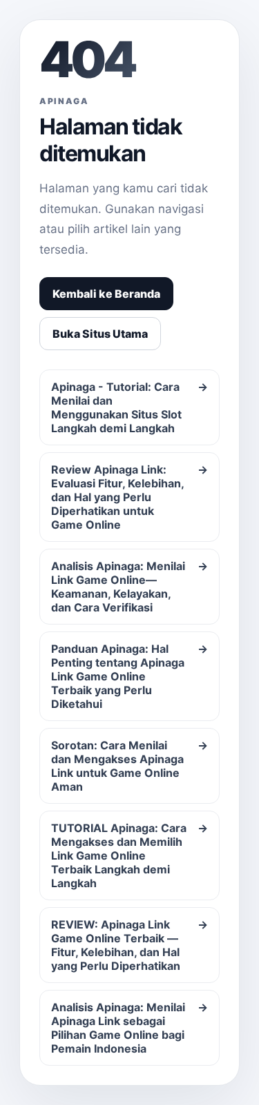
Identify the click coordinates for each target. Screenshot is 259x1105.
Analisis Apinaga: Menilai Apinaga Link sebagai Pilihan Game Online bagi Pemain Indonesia (129, 1027)
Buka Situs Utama (100, 334)
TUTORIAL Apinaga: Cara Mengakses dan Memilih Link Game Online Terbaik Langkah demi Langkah (129, 855)
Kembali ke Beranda (106, 294)
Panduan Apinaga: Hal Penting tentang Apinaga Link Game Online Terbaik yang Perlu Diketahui (129, 676)
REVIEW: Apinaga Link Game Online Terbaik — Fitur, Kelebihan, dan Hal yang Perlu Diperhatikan (129, 945)
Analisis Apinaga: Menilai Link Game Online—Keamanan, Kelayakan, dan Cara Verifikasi (129, 586)
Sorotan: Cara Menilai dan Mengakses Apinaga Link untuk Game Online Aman (129, 765)
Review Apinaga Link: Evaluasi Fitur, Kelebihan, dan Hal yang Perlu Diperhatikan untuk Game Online (129, 497)
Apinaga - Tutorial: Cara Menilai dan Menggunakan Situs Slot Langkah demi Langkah (129, 407)
